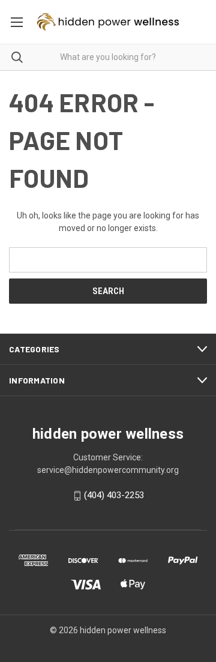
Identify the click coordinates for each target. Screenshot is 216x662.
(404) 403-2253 (114, 495)
